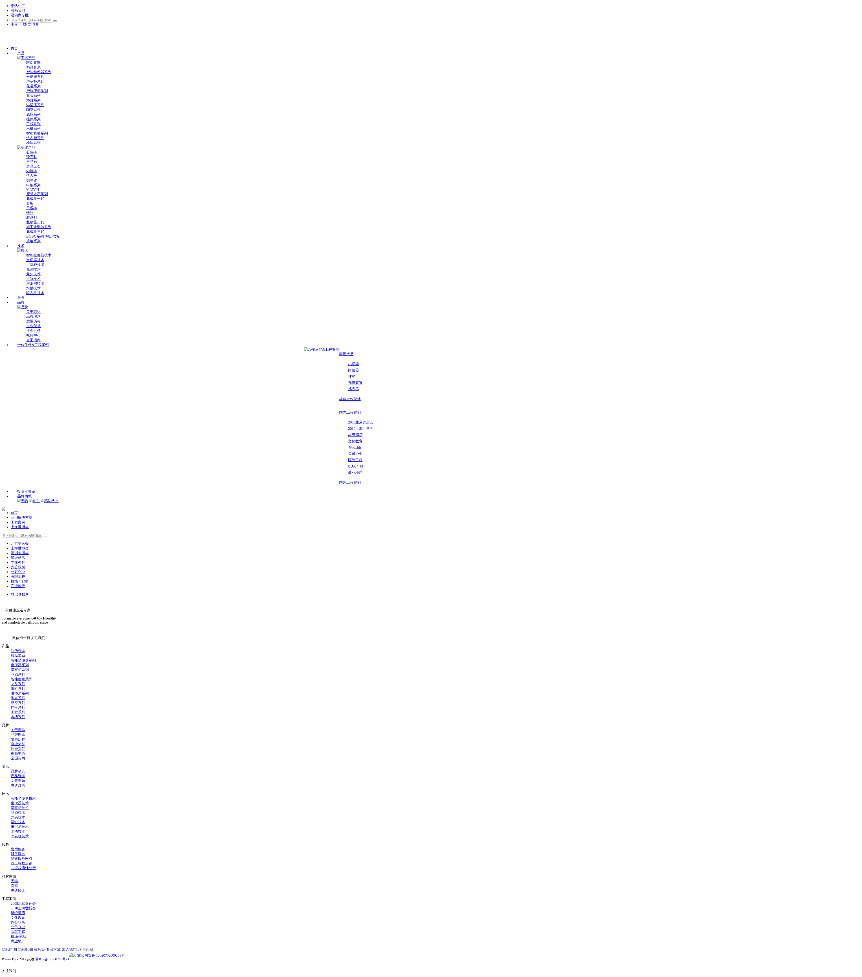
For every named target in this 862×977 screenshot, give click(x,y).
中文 (14, 24)
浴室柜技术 (35, 265)
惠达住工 (18, 6)
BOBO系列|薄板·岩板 (43, 236)
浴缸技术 (33, 279)
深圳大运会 (20, 553)
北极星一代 (35, 199)
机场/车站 (355, 466)
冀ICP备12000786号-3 (52, 959)
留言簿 (55, 949)
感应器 (353, 389)
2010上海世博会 (360, 428)
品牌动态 (18, 771)
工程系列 (33, 124)
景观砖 (31, 208)
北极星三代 (35, 232)
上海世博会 (20, 527)
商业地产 (355, 472)
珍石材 (31, 157)
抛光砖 (31, 180)
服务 (20, 298)
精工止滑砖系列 (38, 227)
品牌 (20, 302)
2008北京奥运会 (360, 422)
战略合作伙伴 (350, 399)
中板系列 (33, 185)
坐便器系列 (35, 77)
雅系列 (31, 217)
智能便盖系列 (37, 91)
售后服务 (18, 849)
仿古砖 (31, 176)
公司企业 (355, 454)
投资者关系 (26, 491)
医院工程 (355, 460)
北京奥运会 (20, 543)
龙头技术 (33, 274)
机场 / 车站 (19, 581)
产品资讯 (18, 776)
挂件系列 (33, 119)
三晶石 (31, 161)
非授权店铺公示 (23, 868)
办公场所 (355, 447)
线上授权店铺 (21, 863)
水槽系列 (33, 128)
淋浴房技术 (35, 283)
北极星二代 (35, 222)
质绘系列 (33, 241)
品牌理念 (33, 316)
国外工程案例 (350, 482)
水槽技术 (33, 288)
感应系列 (33, 114)
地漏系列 (33, 143)
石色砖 (31, 152)
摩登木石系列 (37, 194)
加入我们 (69, 949)
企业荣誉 (33, 326)
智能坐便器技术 (38, 255)
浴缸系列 (33, 100)
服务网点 (18, 854)
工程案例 (18, 522)
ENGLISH (30, 24)
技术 (20, 246)
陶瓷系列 (33, 110)
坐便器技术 (35, 260)
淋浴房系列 (35, 105)
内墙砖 (31, 171)
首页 (14, 48)
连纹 (29, 213)
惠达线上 (18, 890)
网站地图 (25, 949)
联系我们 (18, 10)
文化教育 (355, 441)
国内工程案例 (350, 412)
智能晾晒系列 (37, 133)
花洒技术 (33, 269)
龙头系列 (33, 95)
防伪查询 (33, 62)
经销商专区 (20, 15)
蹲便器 (353, 370)
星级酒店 (355, 435)
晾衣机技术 (35, 293)
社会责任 (33, 331)
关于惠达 (33, 312)
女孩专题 (18, 781)
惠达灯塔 (18, 785)
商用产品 (346, 354)
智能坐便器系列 (38, 72)
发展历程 (33, 321)
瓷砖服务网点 (21, 858)
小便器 (353, 364)
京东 (14, 886)
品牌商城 (24, 496)
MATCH (32, 190)
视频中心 (33, 335)
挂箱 (351, 376)
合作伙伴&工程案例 (33, 345)
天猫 (14, 881)
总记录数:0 (19, 594)
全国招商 (33, 340)
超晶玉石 (33, 166)
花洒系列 (33, 86)
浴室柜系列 (35, 81)
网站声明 (9, 949)
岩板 (29, 203)
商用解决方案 (21, 517)
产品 (20, 53)
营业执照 (85, 949)
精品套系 (33, 67)
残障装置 (355, 383)
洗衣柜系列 (35, 138)
